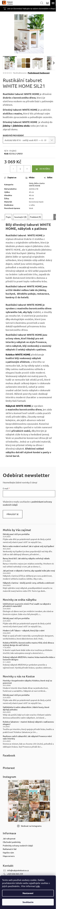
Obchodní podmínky (12, 842)
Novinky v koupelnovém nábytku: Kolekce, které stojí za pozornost (27, 681)
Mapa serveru (9, 856)
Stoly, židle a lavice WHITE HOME (37, 184)
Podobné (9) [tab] (35, 217)
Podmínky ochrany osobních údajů (18, 845)
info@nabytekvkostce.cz (18, 870)
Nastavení (28, 893)
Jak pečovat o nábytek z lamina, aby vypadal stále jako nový (29, 570)
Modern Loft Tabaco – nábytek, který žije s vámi (23, 630)
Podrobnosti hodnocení (39, 73)
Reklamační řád (9, 849)
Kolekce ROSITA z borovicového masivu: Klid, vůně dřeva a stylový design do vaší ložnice (28, 643)
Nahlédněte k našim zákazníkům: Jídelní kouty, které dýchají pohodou (26, 708)
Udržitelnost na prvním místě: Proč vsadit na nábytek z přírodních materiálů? (27, 605)
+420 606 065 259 (15, 874)
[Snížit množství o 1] (13, 168)
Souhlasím (28, 902)
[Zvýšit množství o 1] (27, 168)
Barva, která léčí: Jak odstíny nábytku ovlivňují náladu (26, 558)
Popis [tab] (8, 217)
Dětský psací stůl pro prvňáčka (16, 534)
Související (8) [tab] (20, 217)
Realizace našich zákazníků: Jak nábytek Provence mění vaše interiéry (27, 737)
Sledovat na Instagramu (31, 826)
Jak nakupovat (9, 838)
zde (38, 886)
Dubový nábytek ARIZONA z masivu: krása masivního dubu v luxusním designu (29, 658)
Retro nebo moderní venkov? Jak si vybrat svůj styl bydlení (28, 546)
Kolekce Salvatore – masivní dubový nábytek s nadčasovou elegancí (28, 723)
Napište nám (8, 852)
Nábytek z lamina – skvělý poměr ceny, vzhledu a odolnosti (28, 583)
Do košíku (45, 168)
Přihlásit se (13, 514)
